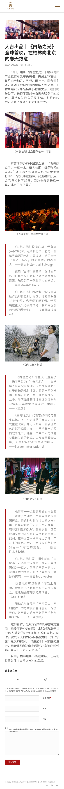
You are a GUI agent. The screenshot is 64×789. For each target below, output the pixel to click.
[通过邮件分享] (18, 679)
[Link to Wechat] (52, 785)
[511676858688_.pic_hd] (32, 29)
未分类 (27, 64)
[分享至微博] (45, 679)
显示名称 (47, 697)
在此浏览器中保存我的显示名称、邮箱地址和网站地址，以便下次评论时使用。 (34, 730)
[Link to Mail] (57, 785)
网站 (44, 719)
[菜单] (55, 6)
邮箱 (45, 708)
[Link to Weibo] (47, 785)
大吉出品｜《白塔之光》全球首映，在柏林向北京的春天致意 (30, 52)
